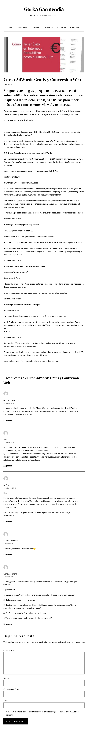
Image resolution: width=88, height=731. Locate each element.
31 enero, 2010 (9, 443)
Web (5, 700)
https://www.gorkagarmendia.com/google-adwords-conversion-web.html (44, 595)
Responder (7, 420)
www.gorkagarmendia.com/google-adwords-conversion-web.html (31, 361)
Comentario (9, 650)
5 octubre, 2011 (9, 544)
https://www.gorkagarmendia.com (34, 411)
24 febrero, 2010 (9, 488)
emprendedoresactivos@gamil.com (25, 460)
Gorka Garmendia (44, 9)
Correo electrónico (11, 689)
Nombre (7, 678)
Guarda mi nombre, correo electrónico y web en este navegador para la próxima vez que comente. (43, 713)
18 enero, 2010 (9, 403)
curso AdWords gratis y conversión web (53, 352)
